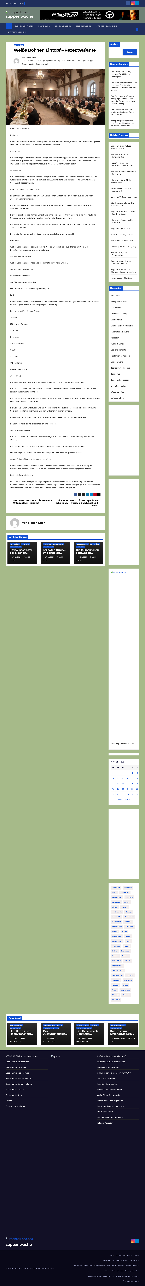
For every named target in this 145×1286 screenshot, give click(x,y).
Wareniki (126, 995)
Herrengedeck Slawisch (121, 278)
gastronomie (117, 912)
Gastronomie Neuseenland (17, 1062)
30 (137, 794)
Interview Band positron (107, 1084)
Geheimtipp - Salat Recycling (123, 246)
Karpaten (115, 338)
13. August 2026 (52, 1038)
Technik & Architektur (120, 368)
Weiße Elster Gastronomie (108, 1095)
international (117, 926)
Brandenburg (117, 897)
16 (137, 783)
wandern (115, 995)
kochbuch (129, 926)
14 (128, 783)
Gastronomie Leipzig (15, 1089)
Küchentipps (116, 936)
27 (123, 794)
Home (112, 1255)
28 (128, 794)
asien (114, 892)
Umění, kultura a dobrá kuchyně (111, 1056)
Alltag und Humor (119, 302)
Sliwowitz (115, 1067)
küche (124, 931)
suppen (127, 961)
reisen (114, 951)
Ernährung (44, 26)
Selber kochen (83, 26)
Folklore (124, 907)
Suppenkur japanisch (120, 228)
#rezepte (82, 60)
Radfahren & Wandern (120, 356)
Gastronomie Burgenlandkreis (19, 1084)
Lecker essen (117, 941)
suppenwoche (19, 16)
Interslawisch (103, 1067)
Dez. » (127, 799)
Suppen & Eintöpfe (24, 26)
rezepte (115, 956)
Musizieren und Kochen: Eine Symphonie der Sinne (121, 1260)
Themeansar (49, 1268)
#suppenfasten (28, 64)
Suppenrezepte (117, 970)
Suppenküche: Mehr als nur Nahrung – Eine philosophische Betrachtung (113, 1276)
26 (118, 794)
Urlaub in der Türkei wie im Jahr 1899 (114, 1073)
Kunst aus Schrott (105, 1112)
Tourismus (25, 544)
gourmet (128, 922)
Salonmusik (116, 961)
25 (113, 794)
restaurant (125, 951)
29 (132, 794)
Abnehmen (116, 296)
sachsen (125, 956)
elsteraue (129, 897)
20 (123, 789)
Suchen (114, 44)
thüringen (116, 980)
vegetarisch (125, 990)
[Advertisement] (124, 440)
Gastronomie (116, 320)
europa (126, 902)
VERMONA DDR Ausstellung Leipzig (21, 1056)
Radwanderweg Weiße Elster (109, 1089)
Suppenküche (18, 45)
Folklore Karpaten (105, 1123)
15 (132, 783)
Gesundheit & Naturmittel (122, 326)
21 (127, 789)
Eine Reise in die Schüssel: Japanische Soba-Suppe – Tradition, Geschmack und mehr (77, 503)
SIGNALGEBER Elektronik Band (111, 1062)
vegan (114, 990)
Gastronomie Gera (14, 1095)
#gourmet (62, 60)
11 (113, 783)
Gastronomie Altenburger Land (19, 1078)
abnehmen (128, 887)
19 (118, 789)
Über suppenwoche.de (131, 1281)
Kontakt (9, 1101)
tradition (115, 985)
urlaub (125, 985)
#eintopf (41, 60)
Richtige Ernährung (132, 1265)
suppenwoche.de (16, 32)
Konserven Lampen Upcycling (110, 1106)
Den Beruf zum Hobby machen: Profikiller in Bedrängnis (121, 74)
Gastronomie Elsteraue (16, 1067)
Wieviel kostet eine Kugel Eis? (110, 1101)
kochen (115, 931)
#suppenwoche (43, 64)
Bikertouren (116, 308)
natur (128, 941)
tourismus (128, 980)
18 (113, 789)
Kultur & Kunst (117, 344)
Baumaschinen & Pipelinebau (110, 1117)
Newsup (38, 1268)
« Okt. (120, 799)
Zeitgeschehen (49, 547)
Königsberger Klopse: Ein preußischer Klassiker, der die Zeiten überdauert (122, 123)
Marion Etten (31, 58)
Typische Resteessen (120, 380)
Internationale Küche (120, 332)
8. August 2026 (118, 1038)
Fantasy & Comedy (119, 314)
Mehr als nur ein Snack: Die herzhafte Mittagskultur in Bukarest (32, 501)
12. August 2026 (85, 1038)
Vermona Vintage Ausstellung (124, 197)
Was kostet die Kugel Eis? (122, 240)
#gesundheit (51, 60)
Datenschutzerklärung (15, 1106)
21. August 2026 (18, 1038)
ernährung (116, 902)
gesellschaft (129, 917)
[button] (133, 29)
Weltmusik (116, 1000)
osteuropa (116, 946)
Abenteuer (116, 887)
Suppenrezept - (118, 146)
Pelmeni (127, 946)
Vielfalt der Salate (118, 386)
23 (137, 789)
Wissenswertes (15, 547)
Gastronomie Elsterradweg (17, 1073)
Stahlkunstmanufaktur (107, 1078)
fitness (114, 907)
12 (118, 783)
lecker (128, 936)
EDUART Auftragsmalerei (122, 234)
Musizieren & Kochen (106, 26)
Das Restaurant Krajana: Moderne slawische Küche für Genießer (122, 112)
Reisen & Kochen (63, 26)
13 (123, 783)
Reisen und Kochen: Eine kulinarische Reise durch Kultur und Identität (99, 1265)
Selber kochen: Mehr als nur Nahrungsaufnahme (122, 1271)
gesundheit (116, 922)
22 (132, 789)
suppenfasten (117, 965)
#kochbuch (72, 60)
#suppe (90, 60)
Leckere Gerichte (82, 544)
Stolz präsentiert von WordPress (17, 1268)
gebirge (129, 912)
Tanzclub (130, 975)
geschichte (116, 917)
